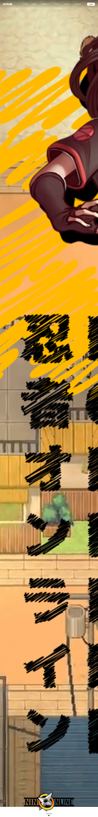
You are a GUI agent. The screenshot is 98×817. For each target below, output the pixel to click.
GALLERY (67, 4)
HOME (25, 4)
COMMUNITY (45, 4)
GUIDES (56, 4)
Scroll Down (49, 813)
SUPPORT (78, 4)
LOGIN (91, 4)
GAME (34, 4)
